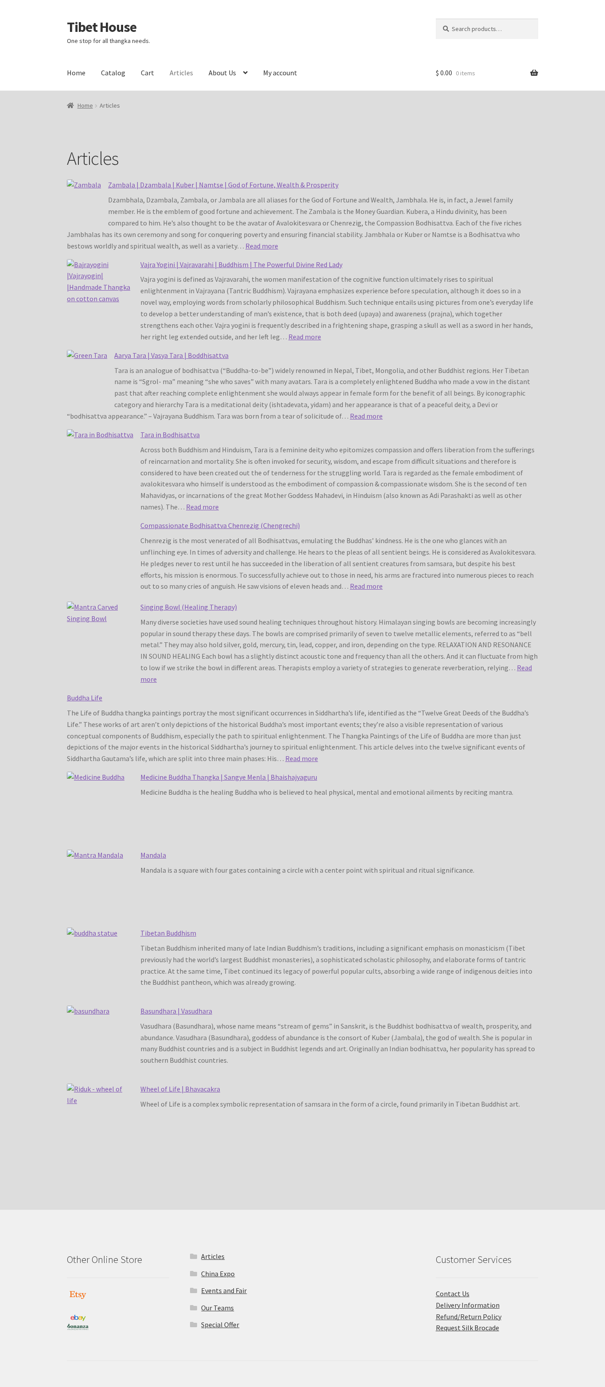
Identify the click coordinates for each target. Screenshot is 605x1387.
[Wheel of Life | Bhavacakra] (100, 1123)
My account (280, 72)
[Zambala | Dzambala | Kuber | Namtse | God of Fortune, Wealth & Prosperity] (84, 202)
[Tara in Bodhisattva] (100, 468)
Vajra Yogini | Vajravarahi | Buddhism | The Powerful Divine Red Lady (241, 264)
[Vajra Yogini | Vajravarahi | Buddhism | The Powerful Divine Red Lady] (100, 298)
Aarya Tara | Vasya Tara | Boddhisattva (171, 355)
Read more (261, 245)
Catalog (113, 72)
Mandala (153, 855)
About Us (222, 72)
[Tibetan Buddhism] (100, 967)
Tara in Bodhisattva (170, 434)
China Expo (218, 1273)
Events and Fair (224, 1290)
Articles (181, 72)
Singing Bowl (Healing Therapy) (188, 606)
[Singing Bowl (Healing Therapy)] (100, 641)
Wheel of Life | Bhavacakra (180, 1088)
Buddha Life (84, 697)
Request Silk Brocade (467, 1327)
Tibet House (101, 27)
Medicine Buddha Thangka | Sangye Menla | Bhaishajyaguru (228, 777)
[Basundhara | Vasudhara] (100, 1045)
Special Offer (220, 1324)
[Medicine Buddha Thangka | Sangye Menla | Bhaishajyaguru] (100, 811)
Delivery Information (468, 1305)
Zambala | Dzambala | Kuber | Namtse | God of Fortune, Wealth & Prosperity (223, 184)
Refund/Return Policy (468, 1316)
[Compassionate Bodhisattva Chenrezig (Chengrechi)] (100, 559)
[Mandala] (100, 889)
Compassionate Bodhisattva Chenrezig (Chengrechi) (220, 525)
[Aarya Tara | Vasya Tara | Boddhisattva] (87, 376)
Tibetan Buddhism (168, 933)
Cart (147, 72)
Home (76, 72)
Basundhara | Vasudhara (176, 1010)
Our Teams (217, 1307)
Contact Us (452, 1293)
